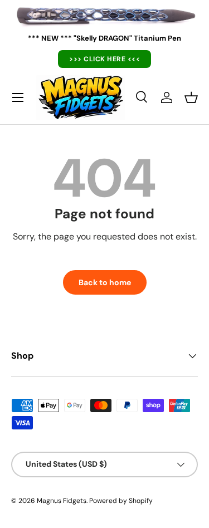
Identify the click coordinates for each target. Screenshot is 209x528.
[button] (191, 97)
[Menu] (18, 97)
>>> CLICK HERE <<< (104, 59)
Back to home (105, 282)
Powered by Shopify (121, 500)
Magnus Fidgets (61, 500)
